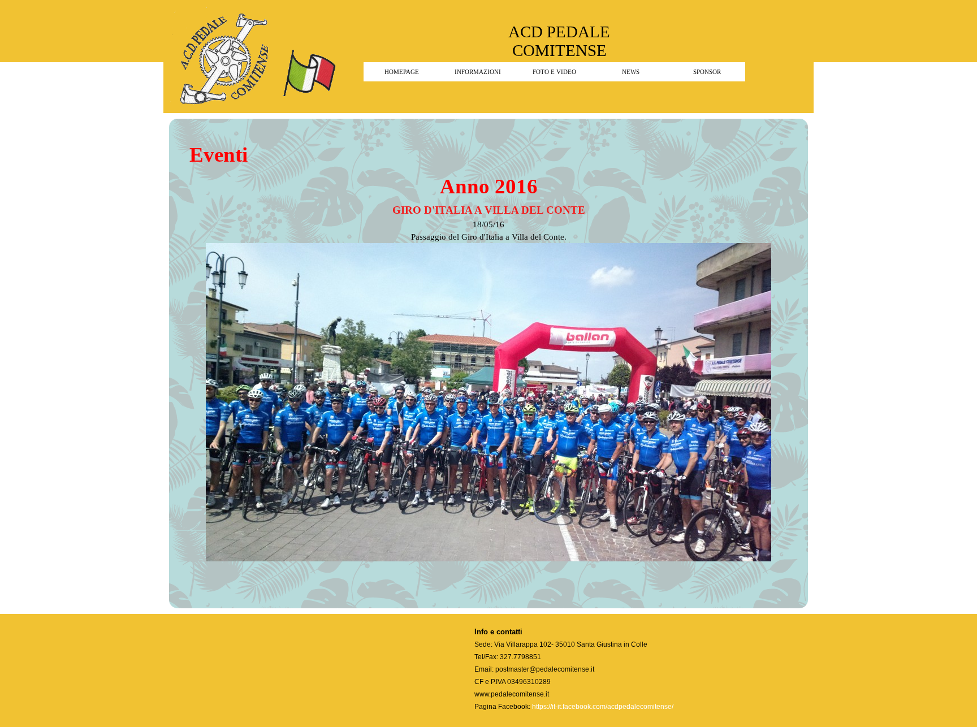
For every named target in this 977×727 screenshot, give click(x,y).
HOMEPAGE (401, 72)
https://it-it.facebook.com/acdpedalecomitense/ (602, 707)
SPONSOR (707, 72)
